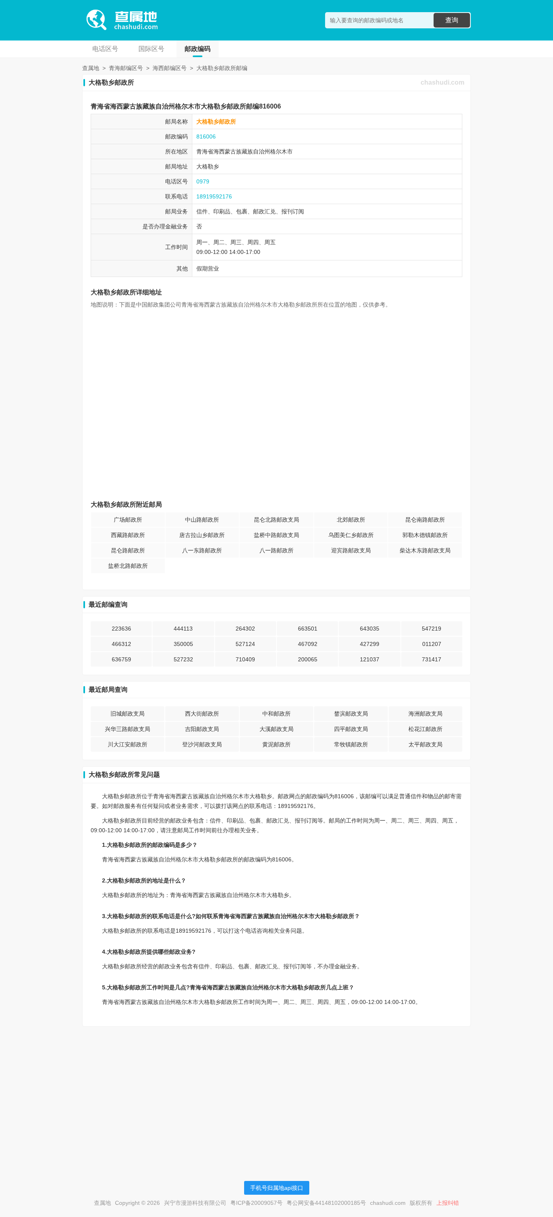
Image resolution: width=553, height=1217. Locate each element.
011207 (431, 644)
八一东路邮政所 (202, 550)
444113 (183, 628)
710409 (245, 659)
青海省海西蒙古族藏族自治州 (233, 151)
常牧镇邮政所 (351, 744)
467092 (307, 644)
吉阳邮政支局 (202, 729)
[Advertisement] (276, 1089)
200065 (307, 659)
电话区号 (105, 48)
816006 (206, 136)
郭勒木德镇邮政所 (425, 535)
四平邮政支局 (351, 729)
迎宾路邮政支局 (351, 550)
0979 (202, 181)
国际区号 (151, 48)
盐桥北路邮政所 (128, 566)
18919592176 (214, 196)
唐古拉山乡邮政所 (202, 535)
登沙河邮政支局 (202, 744)
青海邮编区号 (126, 68)
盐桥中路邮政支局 (276, 535)
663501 (307, 628)
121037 (369, 659)
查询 (451, 20)
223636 (121, 628)
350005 (183, 644)
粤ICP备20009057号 (256, 1203)
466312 (121, 644)
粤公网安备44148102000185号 (326, 1203)
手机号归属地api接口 (276, 1188)
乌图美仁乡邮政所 (351, 535)
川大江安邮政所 (127, 744)
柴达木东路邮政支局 (425, 550)
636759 (121, 659)
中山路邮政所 (202, 519)
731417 (431, 659)
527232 (183, 659)
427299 (369, 644)
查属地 (90, 68)
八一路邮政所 (276, 550)
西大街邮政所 (202, 713)
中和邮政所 (276, 713)
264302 (245, 628)
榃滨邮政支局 (351, 713)
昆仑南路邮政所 (425, 519)
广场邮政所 (128, 519)
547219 (431, 628)
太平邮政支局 (425, 744)
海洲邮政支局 (425, 713)
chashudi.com (442, 82)
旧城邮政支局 (128, 713)
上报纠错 (447, 1203)
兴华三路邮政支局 (127, 729)
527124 (245, 644)
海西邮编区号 (170, 68)
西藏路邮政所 (128, 535)
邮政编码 (198, 48)
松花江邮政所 (425, 729)
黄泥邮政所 (276, 744)
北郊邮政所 (351, 519)
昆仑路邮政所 (128, 550)
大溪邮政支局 (276, 729)
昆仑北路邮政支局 (276, 519)
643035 (369, 628)
